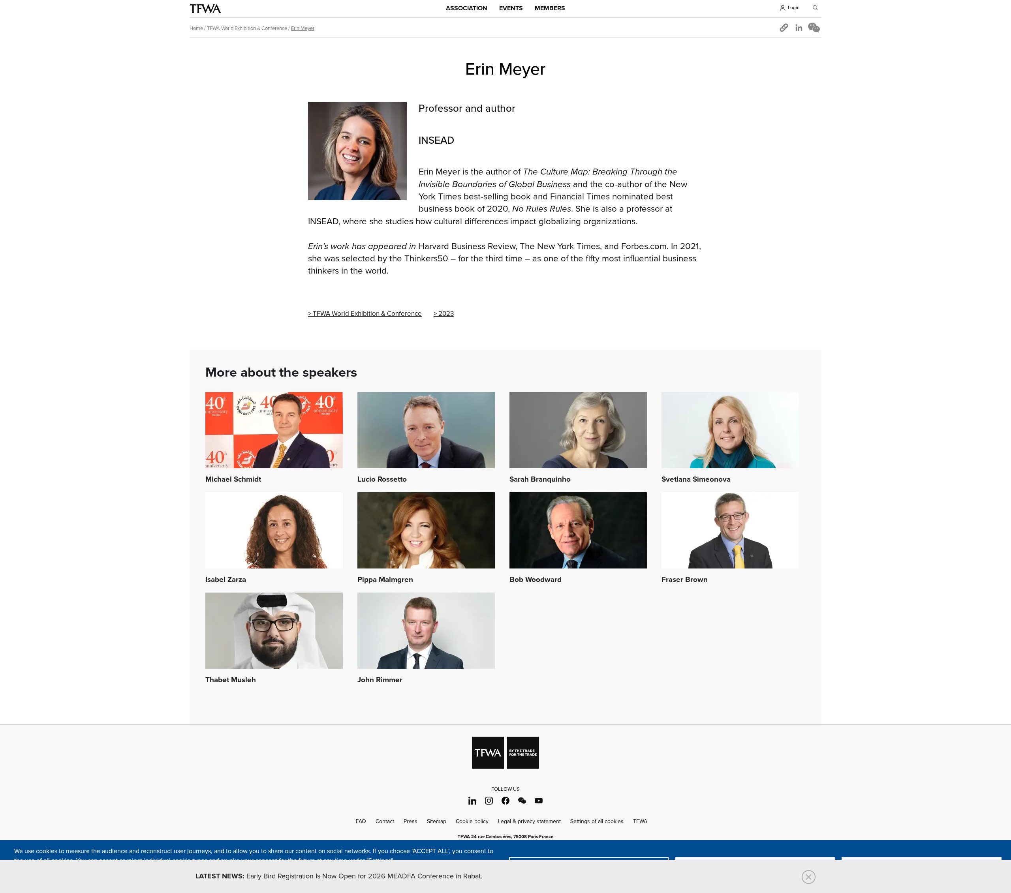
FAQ (361, 821)
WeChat (522, 801)
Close (809, 877)
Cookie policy (472, 821)
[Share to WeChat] (814, 28)
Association (466, 8)
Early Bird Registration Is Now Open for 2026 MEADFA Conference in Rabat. (338, 876)
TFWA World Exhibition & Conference (247, 28)
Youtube (539, 801)
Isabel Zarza (225, 580)
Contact (385, 821)
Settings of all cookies (597, 821)
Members (550, 8)
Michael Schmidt (233, 479)
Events (511, 8)
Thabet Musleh (230, 680)
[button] (784, 28)
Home (196, 28)
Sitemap (436, 821)
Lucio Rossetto (382, 479)
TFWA (205, 9)
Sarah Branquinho (540, 479)
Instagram (489, 801)
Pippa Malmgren (385, 580)
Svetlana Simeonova (696, 479)
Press (410, 821)
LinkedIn (472, 801)
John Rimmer (379, 680)
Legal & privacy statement (529, 821)
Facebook (506, 801)
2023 (446, 314)
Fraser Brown (684, 580)
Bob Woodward (535, 580)
